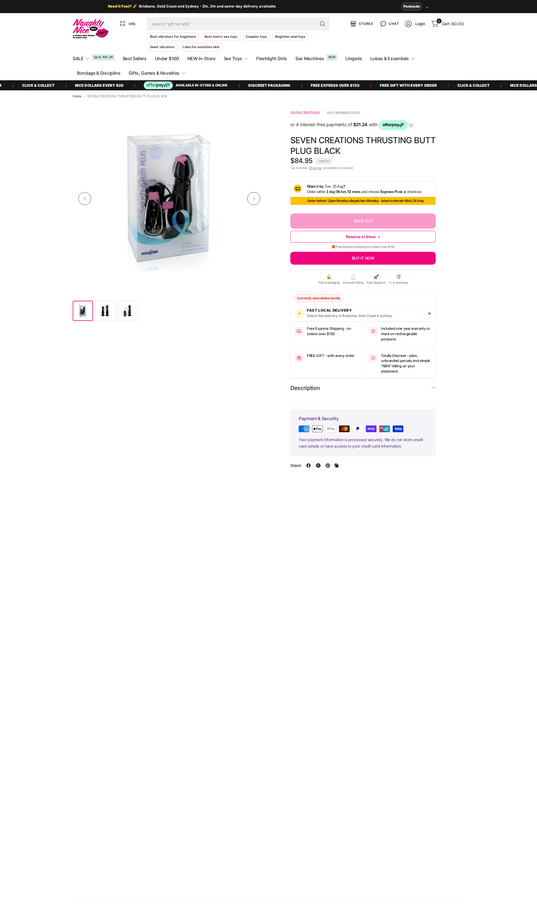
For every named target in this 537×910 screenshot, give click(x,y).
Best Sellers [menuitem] (135, 58)
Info (132, 23)
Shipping (315, 168)
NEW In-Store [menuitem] (201, 58)
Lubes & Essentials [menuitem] (389, 58)
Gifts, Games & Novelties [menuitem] (154, 73)
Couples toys (256, 36)
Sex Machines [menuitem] (309, 58)
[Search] (322, 23)
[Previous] (84, 198)
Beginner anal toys (290, 36)
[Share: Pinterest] (327, 465)
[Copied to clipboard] (336, 465)
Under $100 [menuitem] (167, 58)
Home (77, 96)
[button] (389, 23)
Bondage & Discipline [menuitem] (98, 73)
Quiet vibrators (162, 47)
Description (305, 388)
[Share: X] (318, 465)
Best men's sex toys (220, 36)
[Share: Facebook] (308, 465)
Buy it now (363, 258)
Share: (296, 465)
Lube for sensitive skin (201, 47)
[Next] (253, 198)
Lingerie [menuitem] (353, 58)
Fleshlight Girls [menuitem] (271, 58)
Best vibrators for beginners (173, 36)
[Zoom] (255, 113)
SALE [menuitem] (78, 58)
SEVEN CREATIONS (305, 112)
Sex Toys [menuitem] (233, 58)
